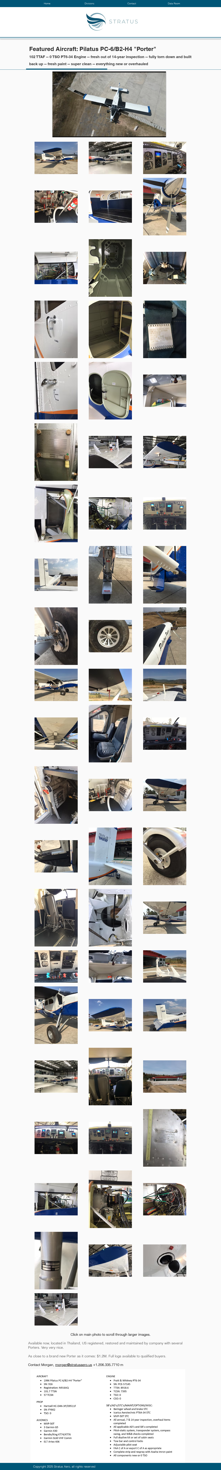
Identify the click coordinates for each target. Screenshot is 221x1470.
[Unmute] (63, 132)
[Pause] (57, 132)
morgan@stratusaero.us (73, 1364)
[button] (89, 3)
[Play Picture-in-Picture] (155, 132)
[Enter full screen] (161, 132)
